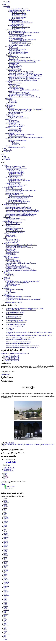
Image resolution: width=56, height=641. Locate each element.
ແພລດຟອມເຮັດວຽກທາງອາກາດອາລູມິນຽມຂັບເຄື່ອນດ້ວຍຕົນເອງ (24, 78)
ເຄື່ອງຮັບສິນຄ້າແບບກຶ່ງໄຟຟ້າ (16, 116)
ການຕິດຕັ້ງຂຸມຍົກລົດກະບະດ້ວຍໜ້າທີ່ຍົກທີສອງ (20, 94)
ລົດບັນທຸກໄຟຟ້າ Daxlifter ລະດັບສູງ (17, 136)
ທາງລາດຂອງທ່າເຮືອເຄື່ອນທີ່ (15, 130)
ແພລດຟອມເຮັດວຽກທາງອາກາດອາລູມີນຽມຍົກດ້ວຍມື (22, 77)
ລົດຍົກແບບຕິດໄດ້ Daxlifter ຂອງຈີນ (17, 49)
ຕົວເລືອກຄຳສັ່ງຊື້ (10, 115)
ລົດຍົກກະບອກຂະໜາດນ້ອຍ (16, 38)
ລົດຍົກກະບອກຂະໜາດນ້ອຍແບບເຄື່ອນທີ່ (21, 35)
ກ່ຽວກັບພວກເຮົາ (8, 150)
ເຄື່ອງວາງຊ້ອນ (9, 99)
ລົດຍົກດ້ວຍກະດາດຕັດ (11, 29)
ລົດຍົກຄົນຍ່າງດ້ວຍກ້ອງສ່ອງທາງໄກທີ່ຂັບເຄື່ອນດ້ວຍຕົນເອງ (23, 80)
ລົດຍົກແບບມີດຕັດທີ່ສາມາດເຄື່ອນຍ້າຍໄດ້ (19, 92)
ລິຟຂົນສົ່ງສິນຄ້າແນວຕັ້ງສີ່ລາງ (16, 126)
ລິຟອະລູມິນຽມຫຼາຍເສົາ (15, 70)
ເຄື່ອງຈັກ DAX (9, 488)
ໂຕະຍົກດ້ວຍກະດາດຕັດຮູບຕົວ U (20, 21)
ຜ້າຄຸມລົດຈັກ (7, 159)
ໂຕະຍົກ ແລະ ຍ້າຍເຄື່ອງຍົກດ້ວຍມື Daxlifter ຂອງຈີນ (21, 134)
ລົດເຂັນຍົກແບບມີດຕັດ (14, 122)
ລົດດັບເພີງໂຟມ (15, 143)
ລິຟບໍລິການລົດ (9, 81)
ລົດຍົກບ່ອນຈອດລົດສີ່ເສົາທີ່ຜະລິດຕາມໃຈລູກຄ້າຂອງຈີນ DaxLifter (24, 60)
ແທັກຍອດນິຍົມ (7, 469)
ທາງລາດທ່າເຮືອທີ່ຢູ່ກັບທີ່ (15, 131)
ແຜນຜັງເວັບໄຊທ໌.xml (8, 470)
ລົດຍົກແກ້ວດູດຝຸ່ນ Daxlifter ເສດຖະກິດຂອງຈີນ (20, 110)
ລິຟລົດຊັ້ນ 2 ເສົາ (13, 84)
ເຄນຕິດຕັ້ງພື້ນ (9, 106)
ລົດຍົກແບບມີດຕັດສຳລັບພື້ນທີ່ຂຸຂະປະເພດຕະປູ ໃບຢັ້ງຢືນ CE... (21, 310)
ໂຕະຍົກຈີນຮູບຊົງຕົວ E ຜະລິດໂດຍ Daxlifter (19, 10)
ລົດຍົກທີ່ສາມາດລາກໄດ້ (14, 50)
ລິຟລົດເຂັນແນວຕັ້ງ (13, 120)
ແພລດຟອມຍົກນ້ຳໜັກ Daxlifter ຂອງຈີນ (18, 8)
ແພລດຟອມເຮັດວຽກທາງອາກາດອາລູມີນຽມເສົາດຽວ (21, 71)
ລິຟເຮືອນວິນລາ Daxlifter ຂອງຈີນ (17, 147)
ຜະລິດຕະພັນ (7, 6)
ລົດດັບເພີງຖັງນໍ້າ (16, 144)
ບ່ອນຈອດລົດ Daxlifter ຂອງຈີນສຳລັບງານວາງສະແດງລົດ (22, 62)
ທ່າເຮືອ (8, 127)
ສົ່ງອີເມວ (3, 484)
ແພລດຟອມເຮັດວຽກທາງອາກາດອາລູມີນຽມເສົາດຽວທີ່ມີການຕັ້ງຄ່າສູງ (25, 74)
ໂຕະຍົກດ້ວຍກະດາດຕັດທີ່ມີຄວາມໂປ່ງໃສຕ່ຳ (22, 22)
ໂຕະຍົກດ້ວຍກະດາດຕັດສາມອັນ (19, 15)
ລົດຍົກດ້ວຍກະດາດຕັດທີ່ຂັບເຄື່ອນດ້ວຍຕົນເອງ (20, 41)
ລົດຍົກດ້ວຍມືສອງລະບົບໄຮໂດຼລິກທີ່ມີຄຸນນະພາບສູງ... (18, 339)
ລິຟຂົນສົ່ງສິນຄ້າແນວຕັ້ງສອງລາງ (17, 124)
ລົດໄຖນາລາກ (9, 104)
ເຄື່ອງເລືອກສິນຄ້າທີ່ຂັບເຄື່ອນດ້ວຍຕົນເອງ (18, 117)
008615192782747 (10, 486)
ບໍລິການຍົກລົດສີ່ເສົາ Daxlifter (16, 87)
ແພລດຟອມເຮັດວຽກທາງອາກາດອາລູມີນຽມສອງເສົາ (21, 73)
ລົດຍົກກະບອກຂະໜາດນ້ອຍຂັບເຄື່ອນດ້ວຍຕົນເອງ (24, 39)
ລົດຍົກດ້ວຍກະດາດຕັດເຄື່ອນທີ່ (16, 34)
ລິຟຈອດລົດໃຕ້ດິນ (13, 56)
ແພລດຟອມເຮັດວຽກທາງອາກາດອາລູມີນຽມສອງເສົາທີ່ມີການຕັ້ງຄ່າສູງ (25, 76)
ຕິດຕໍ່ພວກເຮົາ (7, 151)
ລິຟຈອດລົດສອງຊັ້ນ (13, 59)
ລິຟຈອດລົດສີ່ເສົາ (13, 64)
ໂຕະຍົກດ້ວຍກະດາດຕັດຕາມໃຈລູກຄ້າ (21, 27)
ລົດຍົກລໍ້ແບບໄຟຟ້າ (13, 48)
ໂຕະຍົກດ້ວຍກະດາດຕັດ (17, 18)
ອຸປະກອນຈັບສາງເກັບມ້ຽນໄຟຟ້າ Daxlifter (16, 322)
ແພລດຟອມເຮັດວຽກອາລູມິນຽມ (14, 69)
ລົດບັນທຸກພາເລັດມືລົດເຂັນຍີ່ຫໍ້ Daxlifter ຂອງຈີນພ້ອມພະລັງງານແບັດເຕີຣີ (26, 137)
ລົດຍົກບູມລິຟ (9, 46)
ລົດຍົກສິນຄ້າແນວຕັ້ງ (11, 123)
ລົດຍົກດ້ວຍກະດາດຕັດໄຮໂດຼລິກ (19, 42)
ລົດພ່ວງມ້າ (6, 287)
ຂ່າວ (5, 148)
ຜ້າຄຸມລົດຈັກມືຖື (10, 443)
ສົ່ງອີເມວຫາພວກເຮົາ (5, 374)
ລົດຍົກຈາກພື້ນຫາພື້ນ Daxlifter (16, 88)
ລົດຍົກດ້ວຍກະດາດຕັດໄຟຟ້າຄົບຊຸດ (17, 36)
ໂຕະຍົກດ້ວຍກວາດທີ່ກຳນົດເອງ (16, 25)
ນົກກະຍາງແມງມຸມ (10, 105)
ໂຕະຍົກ (8, 7)
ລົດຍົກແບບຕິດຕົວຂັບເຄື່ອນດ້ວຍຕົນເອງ (18, 52)
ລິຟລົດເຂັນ (9, 119)
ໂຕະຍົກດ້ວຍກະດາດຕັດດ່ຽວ (19, 13)
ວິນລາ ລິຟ (8, 145)
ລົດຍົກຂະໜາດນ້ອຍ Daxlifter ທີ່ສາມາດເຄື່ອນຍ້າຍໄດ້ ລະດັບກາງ (24, 97)
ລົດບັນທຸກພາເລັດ (13, 102)
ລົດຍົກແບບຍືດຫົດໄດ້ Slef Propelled (17, 53)
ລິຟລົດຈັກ (11, 91)
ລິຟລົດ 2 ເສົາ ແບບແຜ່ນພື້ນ (15, 83)
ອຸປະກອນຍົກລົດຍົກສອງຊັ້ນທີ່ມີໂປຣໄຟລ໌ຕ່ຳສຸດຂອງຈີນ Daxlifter (24, 90)
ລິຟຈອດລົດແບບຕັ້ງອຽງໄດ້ (15, 66)
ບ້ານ (5, 4)
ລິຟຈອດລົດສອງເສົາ (14, 63)
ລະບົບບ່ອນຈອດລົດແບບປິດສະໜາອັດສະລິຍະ (20, 57)
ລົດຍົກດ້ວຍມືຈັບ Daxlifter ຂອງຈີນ (17, 31)
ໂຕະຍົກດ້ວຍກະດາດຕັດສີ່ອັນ (19, 17)
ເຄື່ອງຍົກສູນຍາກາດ (11, 108)
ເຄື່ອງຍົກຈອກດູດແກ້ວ (14, 113)
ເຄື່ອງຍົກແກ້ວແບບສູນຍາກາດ (16, 112)
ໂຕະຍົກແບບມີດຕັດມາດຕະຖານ (16, 11)
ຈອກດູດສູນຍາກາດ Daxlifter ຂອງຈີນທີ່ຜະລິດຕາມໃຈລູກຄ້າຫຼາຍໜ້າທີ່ (25, 109)
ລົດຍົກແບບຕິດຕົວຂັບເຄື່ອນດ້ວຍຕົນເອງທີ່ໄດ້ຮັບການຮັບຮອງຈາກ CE (22, 347)
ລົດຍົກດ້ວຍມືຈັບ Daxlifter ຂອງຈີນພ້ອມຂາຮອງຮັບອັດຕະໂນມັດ (24, 32)
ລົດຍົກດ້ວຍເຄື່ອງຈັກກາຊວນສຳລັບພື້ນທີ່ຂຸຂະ (19, 45)
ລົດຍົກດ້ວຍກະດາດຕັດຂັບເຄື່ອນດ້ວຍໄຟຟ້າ (22, 43)
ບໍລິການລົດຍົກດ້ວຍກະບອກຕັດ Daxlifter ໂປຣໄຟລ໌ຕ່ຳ (21, 95)
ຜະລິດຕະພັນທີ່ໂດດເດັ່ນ (9, 467)
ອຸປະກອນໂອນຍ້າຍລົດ (14, 85)
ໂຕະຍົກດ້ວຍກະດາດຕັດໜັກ (18, 28)
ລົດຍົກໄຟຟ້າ (9, 98)
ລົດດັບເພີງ (11, 141)
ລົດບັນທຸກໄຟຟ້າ (13, 101)
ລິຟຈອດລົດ (9, 55)
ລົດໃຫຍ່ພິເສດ (9, 138)
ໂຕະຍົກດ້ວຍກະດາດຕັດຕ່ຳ (15, 20)
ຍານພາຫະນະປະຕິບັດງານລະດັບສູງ (17, 140)
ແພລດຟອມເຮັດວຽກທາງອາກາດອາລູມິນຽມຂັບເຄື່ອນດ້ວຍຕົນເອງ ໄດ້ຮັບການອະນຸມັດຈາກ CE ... (29, 335)
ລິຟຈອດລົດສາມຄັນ (14, 67)
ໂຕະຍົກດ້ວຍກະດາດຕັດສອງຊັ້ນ (19, 14)
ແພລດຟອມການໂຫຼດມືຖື (15, 129)
